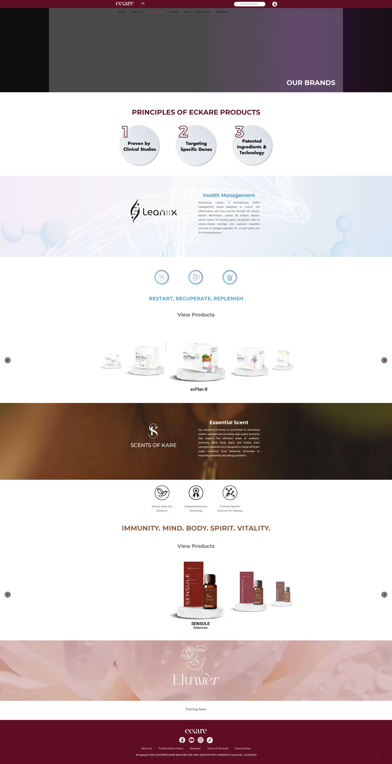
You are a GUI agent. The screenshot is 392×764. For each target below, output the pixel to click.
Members (195, 748)
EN (142, 3)
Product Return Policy (170, 748)
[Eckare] (125, 5)
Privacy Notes (243, 748)
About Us (146, 748)
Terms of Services (217, 748)
